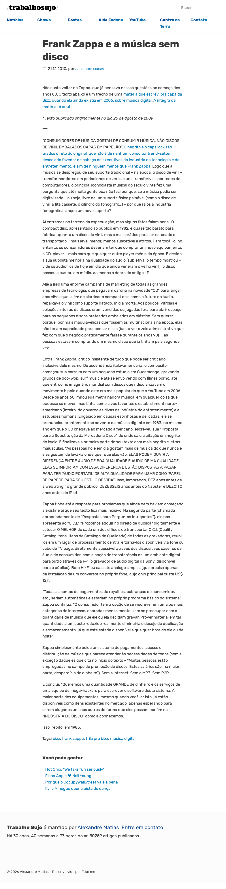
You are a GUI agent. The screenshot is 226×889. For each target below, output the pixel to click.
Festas (75, 20)
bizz (56, 738)
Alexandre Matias (89, 69)
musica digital (123, 738)
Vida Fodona (111, 20)
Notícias (15, 20)
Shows (44, 20)
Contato (198, 20)
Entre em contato (142, 827)
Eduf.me (88, 872)
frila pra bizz (97, 738)
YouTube (137, 20)
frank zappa (73, 738)
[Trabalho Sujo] (32, 8)
